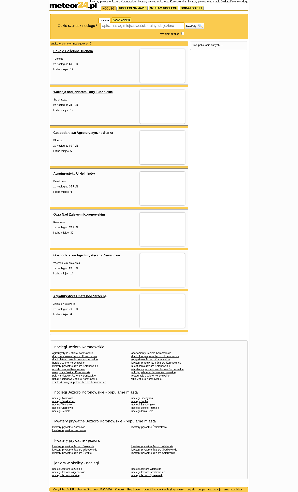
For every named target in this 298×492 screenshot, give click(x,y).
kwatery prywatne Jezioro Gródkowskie (154, 449)
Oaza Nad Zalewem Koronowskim (79, 214)
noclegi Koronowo (62, 398)
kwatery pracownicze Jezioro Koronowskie (156, 362)
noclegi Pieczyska (142, 398)
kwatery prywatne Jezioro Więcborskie (74, 449)
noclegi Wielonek (62, 404)
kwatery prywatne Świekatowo (149, 427)
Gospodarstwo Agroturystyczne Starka (83, 132)
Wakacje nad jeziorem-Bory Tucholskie (83, 92)
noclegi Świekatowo (63, 401)
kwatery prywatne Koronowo (68, 427)
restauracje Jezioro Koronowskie (150, 375)
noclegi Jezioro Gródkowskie (148, 472)
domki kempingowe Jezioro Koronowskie (155, 356)
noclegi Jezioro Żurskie (65, 475)
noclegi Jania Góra (142, 411)
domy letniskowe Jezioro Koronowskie (74, 356)
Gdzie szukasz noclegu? (77, 26)
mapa (201, 489)
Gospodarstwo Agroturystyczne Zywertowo (86, 255)
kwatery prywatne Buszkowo (69, 430)
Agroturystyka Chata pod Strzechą (80, 296)
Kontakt (119, 489)
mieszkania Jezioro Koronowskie (150, 365)
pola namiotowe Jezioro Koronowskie (74, 375)
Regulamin (133, 489)
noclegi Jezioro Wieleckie (146, 468)
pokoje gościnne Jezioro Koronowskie (153, 372)
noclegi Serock (61, 411)
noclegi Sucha (139, 401)
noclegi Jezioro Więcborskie (68, 472)
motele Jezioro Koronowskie (68, 369)
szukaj (191, 25)
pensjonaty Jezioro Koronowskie (71, 372)
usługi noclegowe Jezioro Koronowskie (75, 378)
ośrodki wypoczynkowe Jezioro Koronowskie (157, 369)
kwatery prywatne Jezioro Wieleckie (152, 446)
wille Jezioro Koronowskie (146, 378)
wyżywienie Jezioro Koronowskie (150, 359)
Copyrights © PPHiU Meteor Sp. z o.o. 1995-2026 (82, 489)
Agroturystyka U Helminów (74, 173)
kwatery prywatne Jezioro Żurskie (72, 452)
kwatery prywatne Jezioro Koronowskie (75, 365)
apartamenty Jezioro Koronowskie (151, 352)
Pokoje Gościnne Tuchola (73, 51)
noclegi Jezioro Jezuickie (67, 468)
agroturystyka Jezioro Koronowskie (72, 352)
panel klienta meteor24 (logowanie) (163, 489)
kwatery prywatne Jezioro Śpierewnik (153, 452)
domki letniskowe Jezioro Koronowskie (75, 359)
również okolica (169, 33)
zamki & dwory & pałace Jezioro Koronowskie (79, 382)
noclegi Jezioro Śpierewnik (147, 475)
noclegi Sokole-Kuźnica (145, 407)
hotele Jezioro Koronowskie (68, 362)
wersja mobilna (233, 489)
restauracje (214, 489)
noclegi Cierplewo (62, 407)
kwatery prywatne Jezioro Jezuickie (73, 446)
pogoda (191, 489)
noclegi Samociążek (143, 404)
